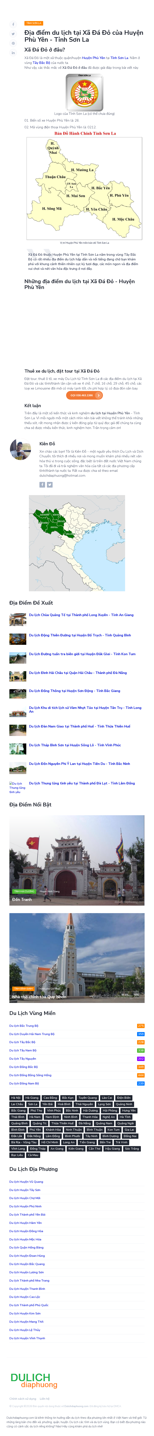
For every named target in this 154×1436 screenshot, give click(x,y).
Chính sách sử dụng (22, 1399)
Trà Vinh (121, 1142)
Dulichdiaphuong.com (76, 1406)
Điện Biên (124, 1098)
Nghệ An (109, 1117)
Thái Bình (17, 1117)
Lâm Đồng (53, 1136)
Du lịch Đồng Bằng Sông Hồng (76, 1075)
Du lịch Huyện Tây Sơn (24, 1190)
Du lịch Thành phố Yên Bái (27, 1215)
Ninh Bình (70, 1117)
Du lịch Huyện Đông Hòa (26, 1231)
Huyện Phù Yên (93, 58)
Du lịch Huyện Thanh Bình (27, 1289)
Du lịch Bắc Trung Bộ (76, 1026)
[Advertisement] (84, 329)
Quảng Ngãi (125, 1123)
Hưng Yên (129, 1111)
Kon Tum (114, 1130)
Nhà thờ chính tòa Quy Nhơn (39, 997)
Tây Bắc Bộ (41, 62)
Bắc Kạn (67, 1098)
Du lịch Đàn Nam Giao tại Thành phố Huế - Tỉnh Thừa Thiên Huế (79, 726)
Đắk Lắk (16, 1136)
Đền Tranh (22, 899)
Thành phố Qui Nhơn (49, 989)
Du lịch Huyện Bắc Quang (27, 1264)
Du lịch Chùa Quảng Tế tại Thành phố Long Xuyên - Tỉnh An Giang (81, 615)
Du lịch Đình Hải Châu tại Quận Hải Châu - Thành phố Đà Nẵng (78, 673)
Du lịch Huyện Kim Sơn (25, 1313)
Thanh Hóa (90, 1117)
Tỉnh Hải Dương (24, 891)
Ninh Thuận (74, 1130)
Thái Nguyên (84, 1104)
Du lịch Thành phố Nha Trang (29, 1281)
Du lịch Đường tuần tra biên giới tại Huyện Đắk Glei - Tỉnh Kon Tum (82, 654)
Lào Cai (107, 1098)
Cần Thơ (94, 1149)
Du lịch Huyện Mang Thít (26, 1322)
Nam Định (52, 1117)
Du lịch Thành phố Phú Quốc (28, 1305)
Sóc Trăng (132, 1149)
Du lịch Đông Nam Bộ (76, 1083)
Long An (69, 1142)
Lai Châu (17, 1104)
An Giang (57, 1149)
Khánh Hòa (53, 1130)
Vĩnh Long (18, 1149)
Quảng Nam (104, 1123)
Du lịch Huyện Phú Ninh (25, 1206)
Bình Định (18, 1130)
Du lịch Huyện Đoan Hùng (27, 1256)
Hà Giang (32, 1098)
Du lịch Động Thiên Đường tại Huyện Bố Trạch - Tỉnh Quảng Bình (80, 635)
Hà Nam (35, 1117)
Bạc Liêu (17, 1155)
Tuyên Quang (88, 1098)
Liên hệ (45, 1399)
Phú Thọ (36, 1111)
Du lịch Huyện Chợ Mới (24, 1198)
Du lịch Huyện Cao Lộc (24, 1297)
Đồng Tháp (37, 1149)
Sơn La (32, 1104)
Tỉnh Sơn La (33, 23)
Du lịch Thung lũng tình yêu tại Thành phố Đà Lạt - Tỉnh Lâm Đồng (82, 783)
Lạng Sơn (104, 1104)
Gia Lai (129, 1130)
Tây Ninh (91, 1136)
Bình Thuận (95, 1130)
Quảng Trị (39, 1123)
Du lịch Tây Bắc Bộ (76, 1042)
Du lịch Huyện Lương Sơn (26, 1272)
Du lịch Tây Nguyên (76, 1059)
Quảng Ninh (124, 1104)
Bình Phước (72, 1136)
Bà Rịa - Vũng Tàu (23, 1142)
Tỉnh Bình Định (23, 989)
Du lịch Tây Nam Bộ (76, 1050)
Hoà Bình (64, 1104)
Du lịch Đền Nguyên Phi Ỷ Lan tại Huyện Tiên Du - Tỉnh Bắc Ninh (79, 763)
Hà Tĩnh (125, 1117)
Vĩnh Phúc (54, 1111)
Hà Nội (15, 1098)
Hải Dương (90, 1111)
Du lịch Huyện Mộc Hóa (25, 1239)
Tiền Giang (87, 1142)
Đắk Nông (34, 1136)
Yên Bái (47, 1104)
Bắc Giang (18, 1111)
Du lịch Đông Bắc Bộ (76, 1067)
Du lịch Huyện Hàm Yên (25, 1223)
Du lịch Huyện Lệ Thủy (24, 1330)
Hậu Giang (112, 1149)
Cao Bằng (50, 1098)
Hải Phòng (110, 1111)
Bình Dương (111, 1136)
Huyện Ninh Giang (50, 891)
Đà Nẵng (85, 1123)
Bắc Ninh (72, 1111)
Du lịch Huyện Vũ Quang (26, 1182)
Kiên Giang (76, 1149)
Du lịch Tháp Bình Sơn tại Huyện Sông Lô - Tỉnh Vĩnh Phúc (75, 745)
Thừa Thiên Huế (62, 1123)
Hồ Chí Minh (50, 1142)
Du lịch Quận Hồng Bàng (26, 1247)
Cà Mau (33, 1155)
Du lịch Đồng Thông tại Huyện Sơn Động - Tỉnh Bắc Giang (74, 691)
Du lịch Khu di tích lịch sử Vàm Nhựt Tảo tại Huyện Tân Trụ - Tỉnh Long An (85, 710)
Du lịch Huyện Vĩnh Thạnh (27, 1338)
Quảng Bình (19, 1123)
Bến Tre (105, 1142)
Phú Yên (35, 1130)
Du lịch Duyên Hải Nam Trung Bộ (76, 1034)
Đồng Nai (130, 1136)
